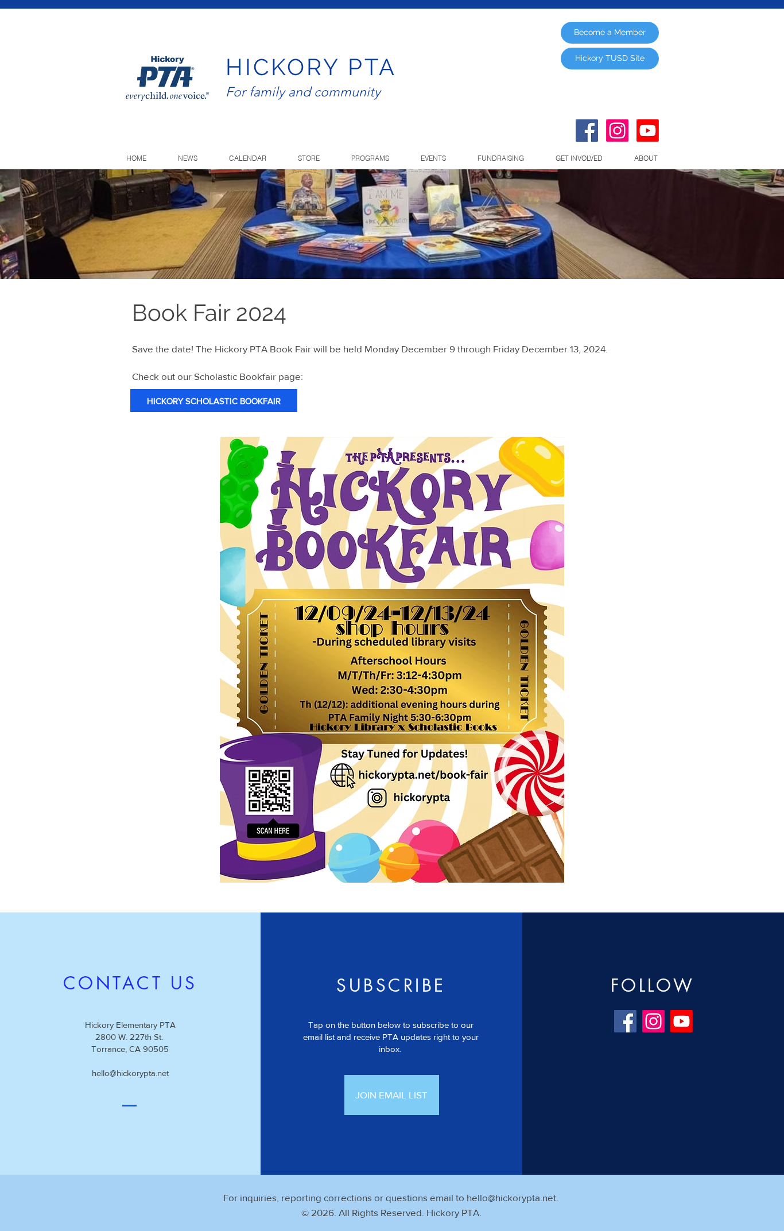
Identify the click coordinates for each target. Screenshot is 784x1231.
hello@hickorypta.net (130, 1073)
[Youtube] (647, 130)
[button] (370, 158)
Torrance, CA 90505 (130, 1049)
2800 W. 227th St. (130, 1037)
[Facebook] (625, 1021)
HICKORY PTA (311, 66)
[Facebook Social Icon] (587, 130)
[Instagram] (617, 130)
